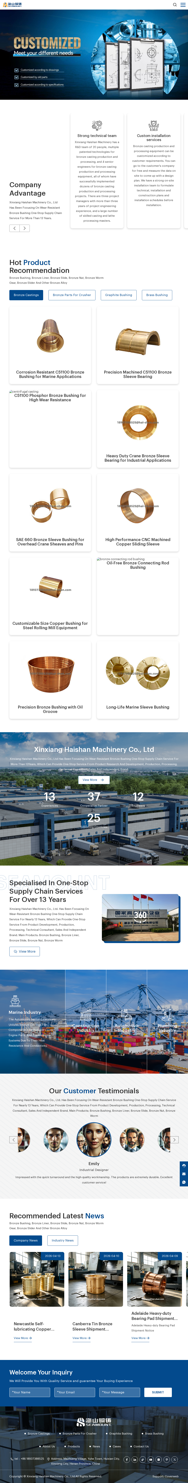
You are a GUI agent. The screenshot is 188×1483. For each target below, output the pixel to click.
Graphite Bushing (120, 1433)
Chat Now (34, 372)
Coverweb (172, 1476)
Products (74, 1446)
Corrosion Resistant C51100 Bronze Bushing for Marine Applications (45, 320)
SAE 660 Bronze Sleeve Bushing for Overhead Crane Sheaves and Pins (50, 488)
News (96, 1446)
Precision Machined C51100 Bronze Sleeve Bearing (132, 321)
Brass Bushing (154, 1433)
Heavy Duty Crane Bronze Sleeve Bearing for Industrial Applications (137, 404)
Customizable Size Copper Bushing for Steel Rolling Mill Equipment (46, 572)
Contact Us (141, 1446)
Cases (117, 1446)
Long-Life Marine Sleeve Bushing (137, 656)
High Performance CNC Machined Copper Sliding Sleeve (137, 488)
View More (71, 372)
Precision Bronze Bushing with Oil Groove (47, 655)
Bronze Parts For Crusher (80, 1433)
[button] (14, 228)
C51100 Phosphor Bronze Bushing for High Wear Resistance (42, 404)
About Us (49, 1446)
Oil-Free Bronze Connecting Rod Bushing (137, 572)
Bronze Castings (39, 1433)
